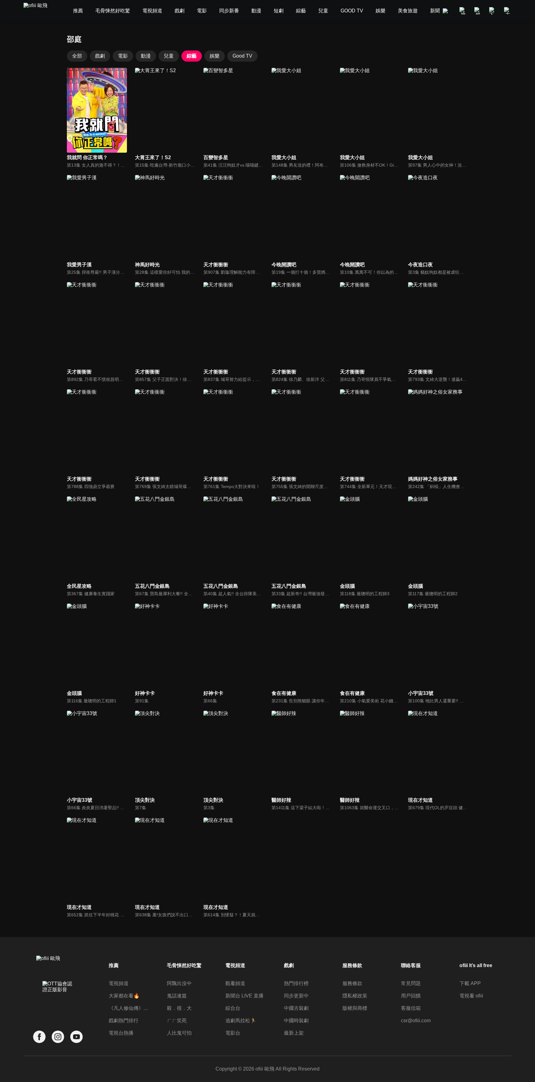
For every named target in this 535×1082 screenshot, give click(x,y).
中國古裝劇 (296, 1008)
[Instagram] (58, 1037)
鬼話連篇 (177, 995)
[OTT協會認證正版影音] (57, 1000)
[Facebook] (39, 1037)
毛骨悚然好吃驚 (184, 965)
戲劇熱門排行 (123, 1020)
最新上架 (294, 1033)
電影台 (232, 1033)
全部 (77, 56)
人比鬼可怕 (179, 1033)
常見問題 (411, 983)
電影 (123, 56)
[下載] (493, 11)
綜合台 (232, 1008)
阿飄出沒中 (179, 983)
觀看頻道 (235, 983)
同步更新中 (296, 995)
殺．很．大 (179, 1008)
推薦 (114, 965)
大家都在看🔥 (124, 995)
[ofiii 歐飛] (39, 11)
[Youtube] (76, 1037)
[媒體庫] (478, 11)
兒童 (169, 56)
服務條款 (352, 983)
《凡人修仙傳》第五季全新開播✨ (130, 1008)
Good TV (242, 56)
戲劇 (100, 56)
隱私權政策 (354, 995)
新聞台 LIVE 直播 (244, 995)
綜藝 (192, 56)
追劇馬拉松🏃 (240, 1020)
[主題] (507, 11)
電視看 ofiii (471, 995)
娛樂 (215, 56)
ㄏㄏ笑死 (177, 1020)
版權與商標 (354, 1008)
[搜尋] (463, 11)
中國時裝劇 (296, 1020)
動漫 (146, 56)
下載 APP (470, 983)
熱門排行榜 (296, 983)
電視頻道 (118, 983)
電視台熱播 (121, 1033)
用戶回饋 (411, 995)
